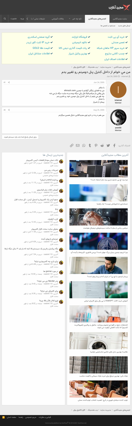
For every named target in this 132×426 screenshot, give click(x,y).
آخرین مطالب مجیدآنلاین (114, 155)
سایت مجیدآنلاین (120, 18)
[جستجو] (5, 19)
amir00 (118, 127)
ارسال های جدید (124, 25)
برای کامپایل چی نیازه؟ (49, 291)
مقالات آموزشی (58, 18)
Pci (56, 209)
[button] (69, 19)
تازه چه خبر (76, 18)
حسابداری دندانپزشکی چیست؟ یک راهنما (112, 204)
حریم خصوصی (30, 417)
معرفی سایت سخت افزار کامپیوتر (44, 229)
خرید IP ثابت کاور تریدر (38, 43)
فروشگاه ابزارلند (79, 37)
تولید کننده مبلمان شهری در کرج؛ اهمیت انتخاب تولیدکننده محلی (103, 400)
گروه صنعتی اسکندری (39, 37)
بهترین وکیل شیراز (78, 54)
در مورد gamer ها (50, 271)
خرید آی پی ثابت (116, 37)
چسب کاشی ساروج (115, 54)
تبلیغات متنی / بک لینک (35, 18)
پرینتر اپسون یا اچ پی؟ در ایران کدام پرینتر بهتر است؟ (107, 276)
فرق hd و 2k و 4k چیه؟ (48, 300)
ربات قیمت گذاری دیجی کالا (73, 48)
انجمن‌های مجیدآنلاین (97, 18)
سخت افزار (54, 165)
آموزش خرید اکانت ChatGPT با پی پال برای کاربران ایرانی (106, 300)
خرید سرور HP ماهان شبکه (111, 48)
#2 (5, 110)
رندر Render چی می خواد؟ (47, 281)
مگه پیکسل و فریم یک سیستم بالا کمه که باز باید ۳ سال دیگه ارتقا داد (31, 250)
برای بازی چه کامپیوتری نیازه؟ (46, 261)
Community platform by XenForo (66, 423)
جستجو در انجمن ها (108, 25)
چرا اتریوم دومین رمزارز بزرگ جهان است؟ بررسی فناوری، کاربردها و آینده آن (99, 252)
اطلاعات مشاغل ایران (39, 54)
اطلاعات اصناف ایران (114, 59)
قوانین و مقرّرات (45, 417)
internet (124, 76)
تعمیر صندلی (118, 43)
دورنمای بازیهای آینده (49, 239)
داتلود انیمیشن (79, 43)
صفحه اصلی (11, 417)
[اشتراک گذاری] (9, 82)
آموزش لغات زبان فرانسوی (47, 189)
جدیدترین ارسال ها (53, 155)
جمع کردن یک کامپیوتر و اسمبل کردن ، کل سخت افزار (36, 199)
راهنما (21, 417)
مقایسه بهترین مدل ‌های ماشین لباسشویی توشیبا (109, 351)
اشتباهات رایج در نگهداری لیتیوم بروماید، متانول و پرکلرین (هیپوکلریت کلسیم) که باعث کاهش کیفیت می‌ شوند (101, 326)
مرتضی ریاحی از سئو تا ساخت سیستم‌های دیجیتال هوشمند (105, 228)
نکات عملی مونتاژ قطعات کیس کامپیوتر (42, 160)
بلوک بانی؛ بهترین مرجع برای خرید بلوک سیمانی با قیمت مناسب (103, 376)
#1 (5, 82)
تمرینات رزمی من (51, 170)
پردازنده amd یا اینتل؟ (49, 179)
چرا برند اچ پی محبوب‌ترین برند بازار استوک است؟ (109, 179)
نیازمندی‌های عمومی (50, 175)
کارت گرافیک (53, 219)
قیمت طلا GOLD (41, 48)
